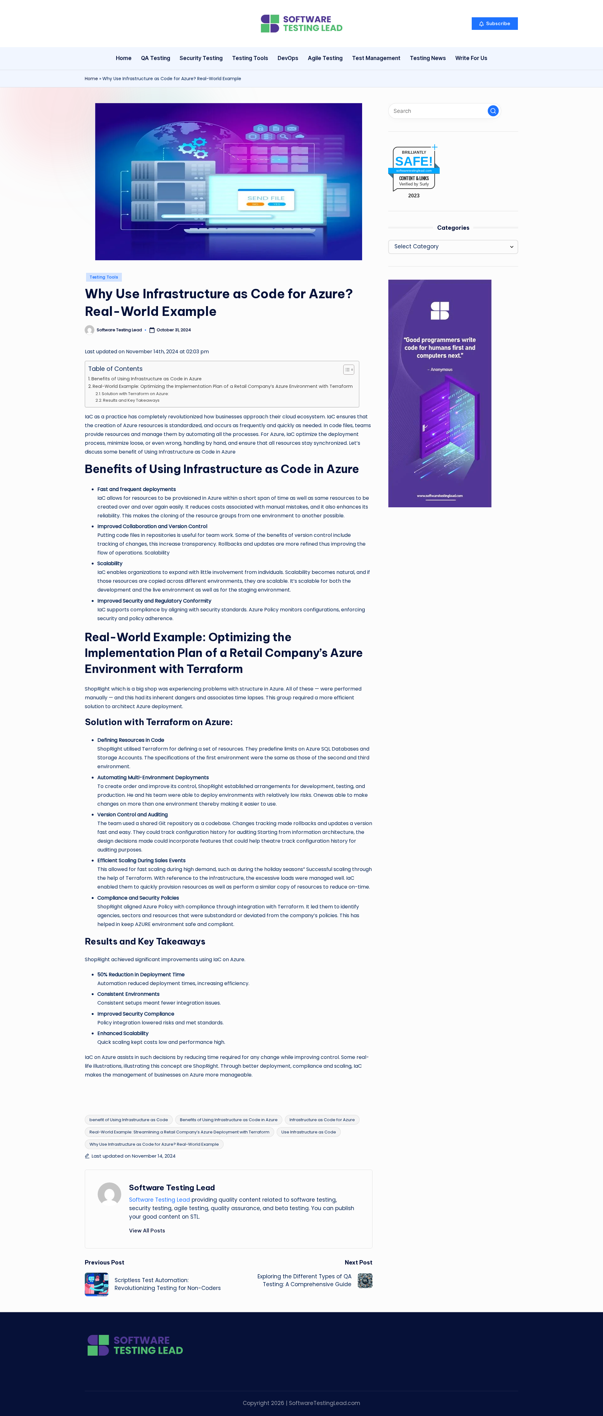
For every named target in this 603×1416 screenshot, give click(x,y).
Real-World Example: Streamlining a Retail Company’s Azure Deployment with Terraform (179, 1132)
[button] (494, 23)
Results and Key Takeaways (131, 400)
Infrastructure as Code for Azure (322, 1120)
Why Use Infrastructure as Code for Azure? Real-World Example (154, 1144)
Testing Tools (104, 277)
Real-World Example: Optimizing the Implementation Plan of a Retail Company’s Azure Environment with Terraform (223, 386)
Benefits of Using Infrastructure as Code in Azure (146, 379)
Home (91, 78)
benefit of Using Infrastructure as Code (129, 1120)
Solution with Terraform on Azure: (135, 394)
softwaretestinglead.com (414, 171)
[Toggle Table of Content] (346, 369)
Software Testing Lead (172, 1187)
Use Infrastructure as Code (308, 1132)
